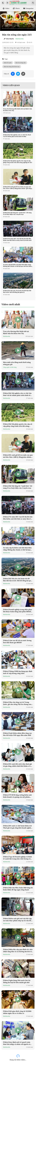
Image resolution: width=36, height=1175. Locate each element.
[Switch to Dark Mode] (3, 3)
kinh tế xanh (8, 63)
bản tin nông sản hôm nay (12, 66)
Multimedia (19, 39)
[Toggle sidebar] (7, 3)
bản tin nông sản (21, 63)
